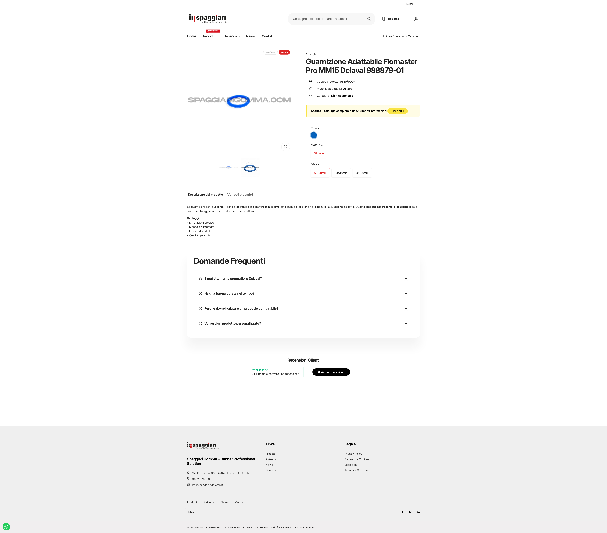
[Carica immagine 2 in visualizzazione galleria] (250, 167)
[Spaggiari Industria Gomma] (203, 449)
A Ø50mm (320, 172)
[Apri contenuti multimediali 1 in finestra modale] (239, 100)
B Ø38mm (341, 172)
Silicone (319, 153)
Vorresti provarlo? (240, 194)
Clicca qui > (398, 111)
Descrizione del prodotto (205, 194)
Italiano (410, 4)
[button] (210, 36)
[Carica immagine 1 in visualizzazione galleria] (228, 167)
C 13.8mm (362, 172)
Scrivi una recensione (331, 372)
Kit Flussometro (342, 95)
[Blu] (314, 135)
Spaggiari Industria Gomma (208, 527)
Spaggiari (312, 54)
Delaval (348, 88)
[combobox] (331, 19)
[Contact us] (6, 526)
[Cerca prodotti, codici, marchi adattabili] (369, 18)
